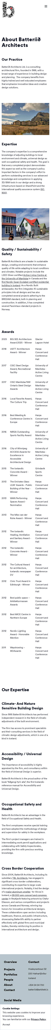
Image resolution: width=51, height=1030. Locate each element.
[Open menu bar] (46, 6)
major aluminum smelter (18, 891)
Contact (9, 990)
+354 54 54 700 (36, 985)
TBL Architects (19, 878)
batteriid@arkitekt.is (38, 989)
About (8, 985)
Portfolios (10, 974)
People (8, 979)
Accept (6, 1024)
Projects (9, 969)
